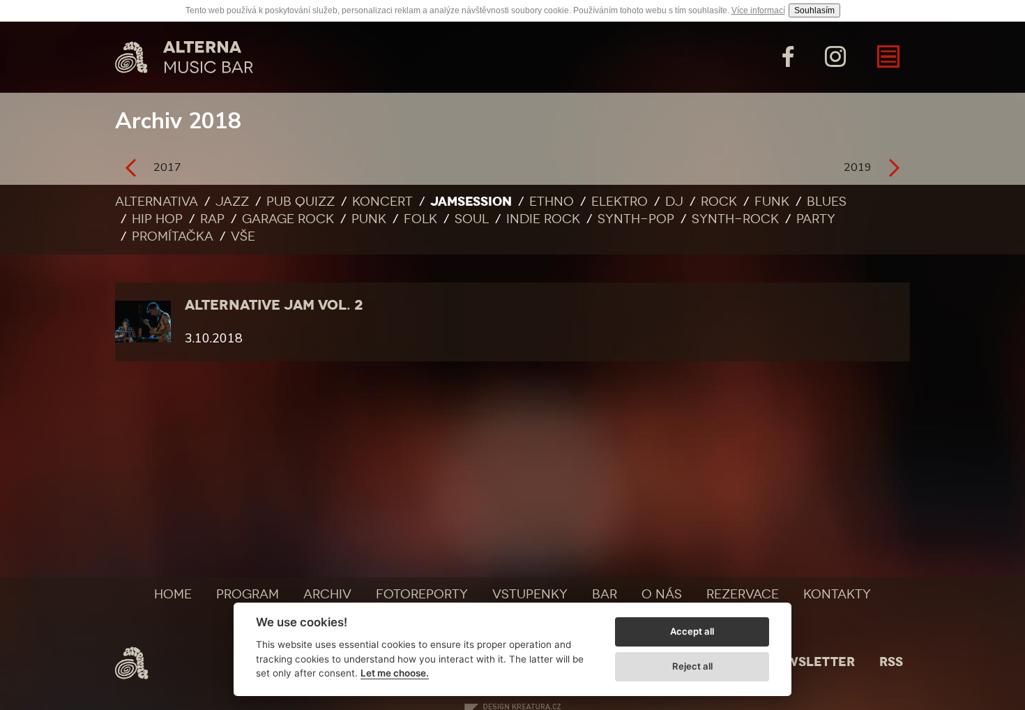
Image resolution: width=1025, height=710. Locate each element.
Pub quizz (300, 201)
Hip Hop (157, 219)
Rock (719, 201)
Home (173, 594)
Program (247, 594)
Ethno (551, 201)
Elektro (619, 201)
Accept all (692, 631)
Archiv (327, 594)
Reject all (692, 666)
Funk (771, 201)
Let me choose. (394, 673)
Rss (891, 662)
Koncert (382, 201)
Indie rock (543, 219)
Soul (472, 219)
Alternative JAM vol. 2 (274, 305)
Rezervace (742, 594)
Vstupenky (530, 594)
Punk (368, 219)
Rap (212, 219)
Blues (826, 201)
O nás (661, 594)
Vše (243, 236)
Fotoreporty (422, 594)
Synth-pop (636, 219)
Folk (420, 219)
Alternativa (156, 201)
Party (815, 219)
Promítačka (172, 236)
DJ (674, 201)
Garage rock (288, 219)
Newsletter (811, 662)
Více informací (758, 10)
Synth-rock (735, 219)
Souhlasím (814, 10)
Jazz (232, 201)
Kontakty (837, 594)
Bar (604, 594)
